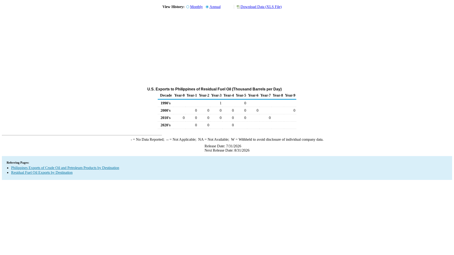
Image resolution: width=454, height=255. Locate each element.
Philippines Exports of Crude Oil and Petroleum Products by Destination (65, 168)
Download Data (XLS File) (261, 7)
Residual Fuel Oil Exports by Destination (42, 172)
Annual (215, 7)
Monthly (196, 7)
